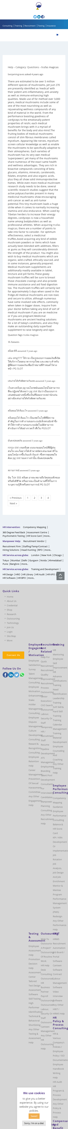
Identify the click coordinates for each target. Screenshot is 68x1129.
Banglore (14, 563)
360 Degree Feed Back (14, 532)
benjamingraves (16, 74)
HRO (17, 574)
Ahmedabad (55, 560)
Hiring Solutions (11, 549)
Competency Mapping (34, 527)
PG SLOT (18, 368)
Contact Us (13, 655)
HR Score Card (34, 535)
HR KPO (51, 574)
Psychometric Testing (14, 535)
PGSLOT (46, 428)
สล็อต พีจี (12, 350)
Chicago (58, 555)
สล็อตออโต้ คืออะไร (17, 410)
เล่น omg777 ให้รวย (19, 358)
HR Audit (40, 574)
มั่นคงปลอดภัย (15, 440)
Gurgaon (33, 560)
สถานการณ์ (13, 470)
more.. (47, 535)
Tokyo (6, 560)
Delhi (24, 560)
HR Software (9, 577)
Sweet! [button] (34, 1116)
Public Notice (46, 8)
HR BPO (22, 577)
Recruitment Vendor (33, 541)
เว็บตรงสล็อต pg (17, 387)
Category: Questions (27, 67)
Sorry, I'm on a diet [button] (34, 1123)
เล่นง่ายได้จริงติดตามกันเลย (21, 380)
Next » (13, 503)
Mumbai (15, 560)
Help (10, 67)
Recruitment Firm (12, 546)
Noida (43, 560)
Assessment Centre (37, 532)
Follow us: (28, 16)
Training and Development (45, 569)
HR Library (27, 574)
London (35, 555)
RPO (40, 549)
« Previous (16, 497)
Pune (5, 563)
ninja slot (13, 447)
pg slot (33, 391)
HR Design (8, 574)
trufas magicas (30, 335)
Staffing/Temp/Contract (35, 546)
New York (46, 555)
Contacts (26, 11)
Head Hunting (28, 549)
